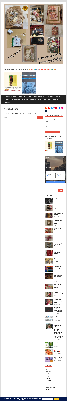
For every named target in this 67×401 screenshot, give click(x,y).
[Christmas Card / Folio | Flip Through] (49, 292)
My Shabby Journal (58, 235)
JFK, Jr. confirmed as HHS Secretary (58, 358)
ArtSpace (7, 99)
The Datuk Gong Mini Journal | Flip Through (58, 286)
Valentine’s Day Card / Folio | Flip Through (58, 301)
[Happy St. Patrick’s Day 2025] (49, 342)
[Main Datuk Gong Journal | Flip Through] (49, 251)
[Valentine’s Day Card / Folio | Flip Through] (49, 299)
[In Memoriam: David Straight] (49, 266)
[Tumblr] (46, 111)
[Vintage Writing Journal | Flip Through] (49, 220)
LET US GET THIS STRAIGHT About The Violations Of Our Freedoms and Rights (58, 276)
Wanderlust (33, 99)
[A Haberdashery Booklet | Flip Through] (49, 243)
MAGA (30, 96)
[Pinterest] (55, 108)
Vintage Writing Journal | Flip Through (58, 222)
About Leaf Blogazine (10, 96)
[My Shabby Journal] (49, 235)
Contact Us (56, 99)
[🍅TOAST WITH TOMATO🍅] (49, 350)
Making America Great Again (52, 376)
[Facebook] (59, 108)
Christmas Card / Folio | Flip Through (58, 293)
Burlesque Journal (58, 206)
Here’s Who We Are (22, 96)
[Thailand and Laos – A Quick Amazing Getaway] (49, 258)
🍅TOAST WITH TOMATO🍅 (58, 350)
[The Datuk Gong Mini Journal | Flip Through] (49, 284)
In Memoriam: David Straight (57, 267)
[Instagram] (62, 108)
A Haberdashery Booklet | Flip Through (58, 244)
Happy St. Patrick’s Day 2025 (58, 343)
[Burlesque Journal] (49, 206)
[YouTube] (49, 108)
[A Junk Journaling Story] (49, 228)
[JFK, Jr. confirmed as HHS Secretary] (49, 357)
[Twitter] (52, 108)
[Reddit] (46, 108)
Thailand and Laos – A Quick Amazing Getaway (58, 260)
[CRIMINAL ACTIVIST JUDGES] (49, 316)
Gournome (25, 99)
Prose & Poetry (47, 99)
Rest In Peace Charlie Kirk (57, 199)
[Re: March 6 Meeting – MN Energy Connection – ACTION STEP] (49, 307)
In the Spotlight (16, 99)
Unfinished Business (39, 96)
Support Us (7, 102)
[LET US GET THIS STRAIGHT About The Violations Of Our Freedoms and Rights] (49, 274)
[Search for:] (23, 117)
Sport (39, 99)
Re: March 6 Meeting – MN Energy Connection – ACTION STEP (58, 309)
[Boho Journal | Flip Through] (49, 213)
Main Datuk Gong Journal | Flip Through (58, 252)
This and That (50, 96)
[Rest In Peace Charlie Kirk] (49, 198)
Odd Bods (58, 96)
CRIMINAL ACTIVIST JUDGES (58, 317)
